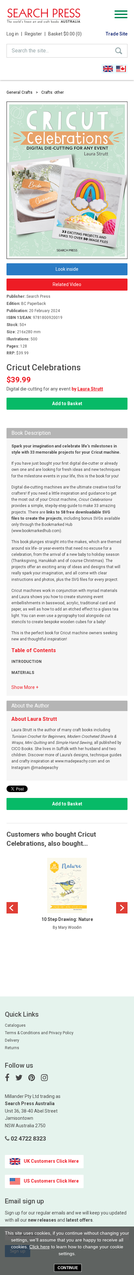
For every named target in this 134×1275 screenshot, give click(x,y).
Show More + (24, 687)
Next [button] (121, 907)
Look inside (67, 269)
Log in (14, 33)
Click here (39, 1246)
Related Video (67, 284)
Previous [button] (12, 907)
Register (35, 33)
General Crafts (20, 92)
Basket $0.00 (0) (65, 33)
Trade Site (116, 33)
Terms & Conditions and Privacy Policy (39, 1033)
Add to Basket (67, 403)
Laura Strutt (90, 388)
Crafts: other (52, 92)
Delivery (12, 1040)
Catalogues (15, 1025)
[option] (67, 896)
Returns (12, 1048)
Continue (68, 1268)
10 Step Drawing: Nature (67, 919)
